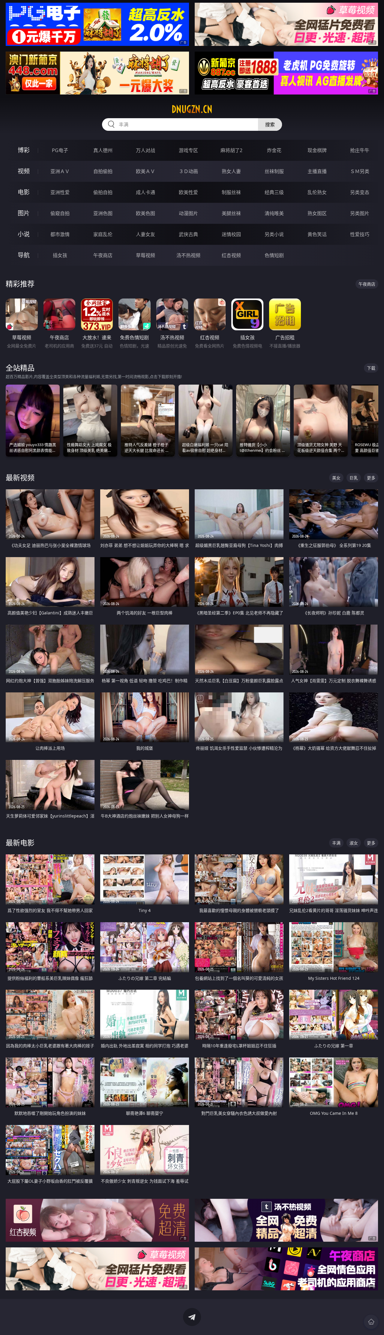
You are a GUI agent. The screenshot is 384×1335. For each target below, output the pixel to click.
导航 (24, 255)
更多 (371, 478)
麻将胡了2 (231, 150)
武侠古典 (188, 234)
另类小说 (274, 234)
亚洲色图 (102, 213)
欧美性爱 (188, 192)
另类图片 (359, 213)
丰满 (336, 843)
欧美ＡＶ (145, 171)
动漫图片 (188, 213)
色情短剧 (274, 255)
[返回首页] (371, 1322)
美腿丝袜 (231, 213)
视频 (24, 171)
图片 (24, 213)
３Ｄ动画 (188, 171)
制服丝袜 (231, 192)
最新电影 (20, 843)
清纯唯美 (274, 213)
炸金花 (274, 150)
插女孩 (60, 255)
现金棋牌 (317, 150)
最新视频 (20, 477)
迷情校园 (231, 234)
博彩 (24, 150)
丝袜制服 (274, 171)
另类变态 (359, 192)
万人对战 (145, 150)
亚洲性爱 (60, 192)
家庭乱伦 (102, 234)
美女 (336, 478)
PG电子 (60, 150)
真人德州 (102, 150)
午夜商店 (102, 255)
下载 (371, 368)
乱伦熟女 (317, 192)
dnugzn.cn (192, 109)
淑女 (354, 843)
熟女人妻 (231, 171)
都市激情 (60, 234)
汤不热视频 (188, 255)
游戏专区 (188, 150)
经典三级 (274, 192)
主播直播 (317, 171)
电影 (24, 192)
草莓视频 (145, 255)
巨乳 (354, 478)
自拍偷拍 (102, 171)
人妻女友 (145, 234)
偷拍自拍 (102, 192)
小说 (24, 234)
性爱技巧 (359, 234)
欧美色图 (145, 213)
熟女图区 (317, 213)
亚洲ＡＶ (60, 171)
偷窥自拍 (60, 213)
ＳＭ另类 (359, 171)
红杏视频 (231, 255)
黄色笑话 (317, 234)
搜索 (270, 124)
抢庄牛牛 (359, 150)
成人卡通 (145, 192)
